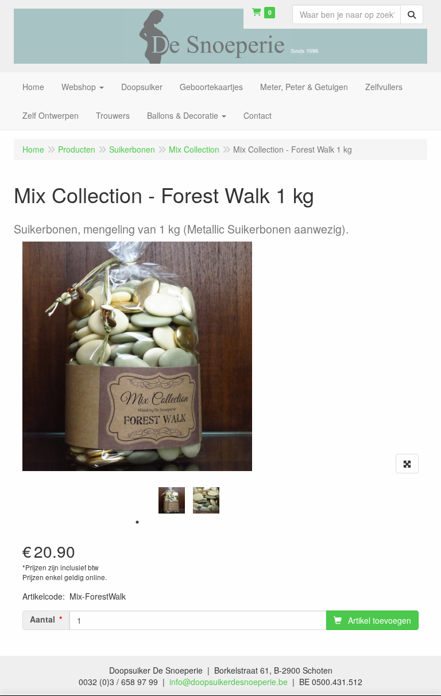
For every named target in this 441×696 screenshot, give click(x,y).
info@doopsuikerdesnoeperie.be (228, 681)
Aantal (42, 619)
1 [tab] (137, 522)
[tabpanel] (171, 500)
